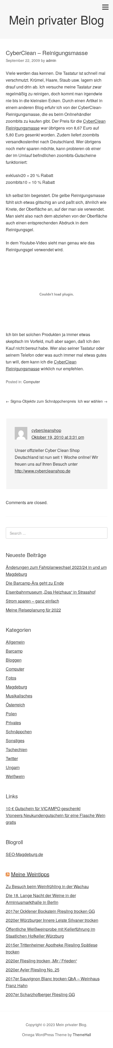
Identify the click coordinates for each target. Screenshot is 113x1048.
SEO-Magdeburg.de (24, 854)
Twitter (12, 758)
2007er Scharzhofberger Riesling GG (40, 994)
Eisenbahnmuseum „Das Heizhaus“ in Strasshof (50, 592)
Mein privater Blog (56, 19)
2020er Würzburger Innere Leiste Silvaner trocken (52, 920)
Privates (13, 723)
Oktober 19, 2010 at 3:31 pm (58, 437)
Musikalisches (19, 696)
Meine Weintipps (30, 874)
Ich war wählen (92, 401)
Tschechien (16, 749)
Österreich (15, 705)
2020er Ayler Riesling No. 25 (32, 970)
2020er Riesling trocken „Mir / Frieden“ (41, 961)
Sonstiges (15, 740)
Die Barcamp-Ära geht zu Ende (35, 583)
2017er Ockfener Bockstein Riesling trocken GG (50, 911)
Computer (31, 381)
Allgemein (15, 642)
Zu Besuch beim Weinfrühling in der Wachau (47, 886)
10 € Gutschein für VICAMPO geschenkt (43, 808)
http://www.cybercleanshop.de (42, 471)
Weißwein (15, 776)
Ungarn (13, 767)
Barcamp (14, 651)
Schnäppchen (19, 732)
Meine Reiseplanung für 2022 (33, 610)
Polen (11, 714)
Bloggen (14, 660)
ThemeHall (82, 1034)
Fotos (11, 678)
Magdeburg (16, 687)
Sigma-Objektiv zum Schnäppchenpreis (41, 401)
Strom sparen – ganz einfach (32, 601)
